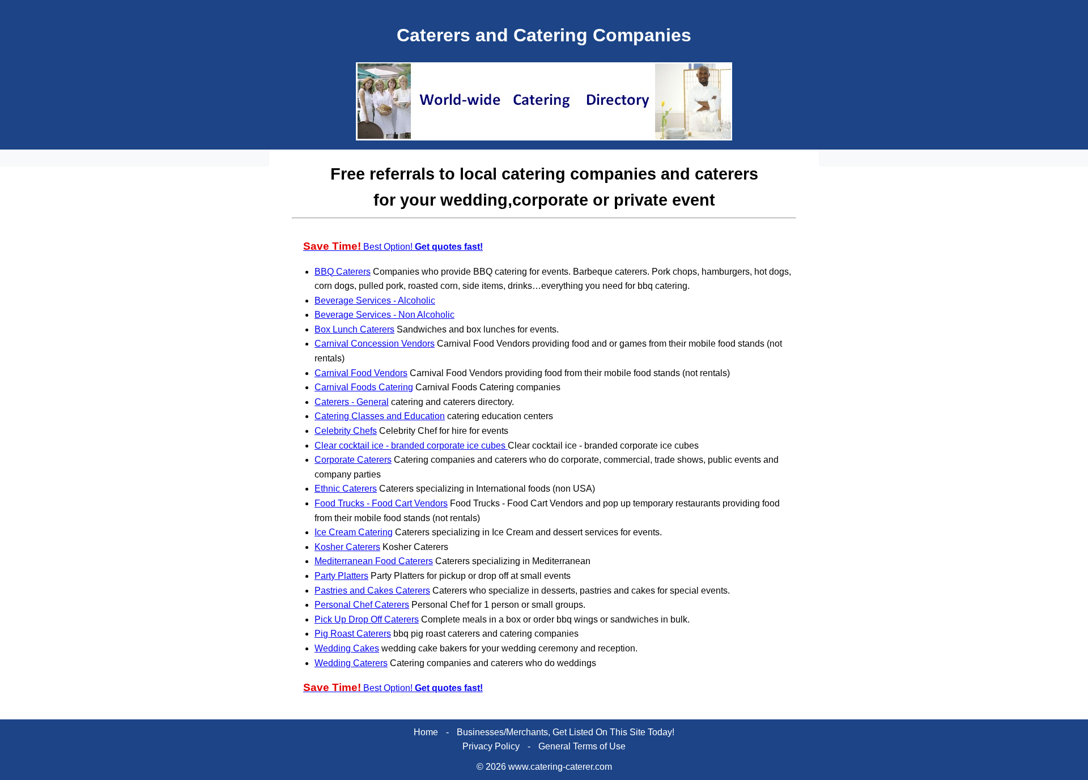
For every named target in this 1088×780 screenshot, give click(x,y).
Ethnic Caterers (345, 488)
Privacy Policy (491, 746)
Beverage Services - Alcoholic (374, 300)
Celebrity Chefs (345, 431)
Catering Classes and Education (379, 416)
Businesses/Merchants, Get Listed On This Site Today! (565, 732)
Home (426, 732)
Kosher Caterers (347, 547)
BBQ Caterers (342, 271)
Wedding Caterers (351, 663)
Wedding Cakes (346, 648)
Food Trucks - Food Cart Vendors (381, 503)
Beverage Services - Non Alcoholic (384, 314)
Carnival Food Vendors (360, 373)
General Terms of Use (582, 746)
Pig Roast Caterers (352, 633)
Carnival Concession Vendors (374, 343)
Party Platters (341, 576)
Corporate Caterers (353, 459)
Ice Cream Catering (353, 532)
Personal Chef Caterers (361, 604)
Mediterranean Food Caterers (373, 561)
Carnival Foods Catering (363, 387)
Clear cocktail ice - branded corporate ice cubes (411, 445)
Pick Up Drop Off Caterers (366, 619)
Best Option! (393, 247)
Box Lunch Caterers (354, 329)
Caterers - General (351, 402)
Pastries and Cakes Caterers (372, 590)
